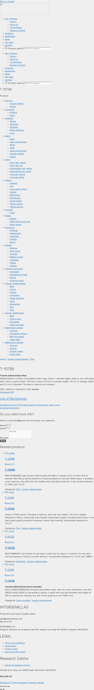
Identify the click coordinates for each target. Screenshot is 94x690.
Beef (12, 286)
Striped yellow (16, 351)
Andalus (13, 183)
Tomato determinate (14, 313)
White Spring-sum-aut (20, 221)
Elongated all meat (18, 274)
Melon (8, 136)
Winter (13, 106)
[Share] (6, 686)
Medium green (16, 257)
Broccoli (8, 100)
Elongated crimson (18, 333)
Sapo (12, 139)
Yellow (13, 156)
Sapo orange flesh (18, 142)
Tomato (13, 239)
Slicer (12, 115)
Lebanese (14, 260)
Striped (13, 348)
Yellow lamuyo (16, 207)
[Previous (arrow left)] (1, 689)
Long (12, 133)
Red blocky (15, 195)
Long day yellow (17, 174)
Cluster (13, 292)
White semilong (17, 130)
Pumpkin (9, 210)
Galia (12, 148)
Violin (12, 212)
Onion (7, 159)
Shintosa (14, 230)
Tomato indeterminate (15, 283)
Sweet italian (16, 201)
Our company (11, 18)
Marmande (15, 304)
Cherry (13, 289)
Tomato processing (14, 269)
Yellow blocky (16, 204)
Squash (8, 245)
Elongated (14, 271)
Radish (8, 215)
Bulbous (13, 248)
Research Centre (17, 30)
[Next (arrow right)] (4, 689)
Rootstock (9, 227)
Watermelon (15, 233)
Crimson (14, 330)
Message (4, 437)
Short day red (16, 165)
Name (3, 425)
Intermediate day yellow (21, 168)
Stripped (14, 127)
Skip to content (7, 1)
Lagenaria (14, 236)
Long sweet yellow (18, 189)
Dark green (15, 251)
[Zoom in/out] (1, 686)
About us (14, 24)
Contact (8, 45)
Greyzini (13, 254)
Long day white (17, 177)
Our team (9, 42)
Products (9, 33)
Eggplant (9, 118)
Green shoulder (17, 298)
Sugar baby (15, 339)
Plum (12, 310)
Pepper (8, 180)
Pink (12, 307)
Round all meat (17, 280)
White (12, 145)
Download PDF (7, 392)
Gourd (13, 242)
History (13, 21)
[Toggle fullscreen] (4, 686)
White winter (15, 224)
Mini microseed (17, 336)
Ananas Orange (17, 154)
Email (3, 428)
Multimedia (10, 36)
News (7, 39)
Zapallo (13, 266)
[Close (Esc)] (9, 686)
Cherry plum (15, 319)
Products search (16, 48)
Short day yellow (18, 162)
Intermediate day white (20, 171)
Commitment (16, 27)
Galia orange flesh (18, 151)
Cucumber (9, 109)
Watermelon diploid (14, 328)
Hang (12, 301)
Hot (11, 186)
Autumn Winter (17, 103)
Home (3, 359)
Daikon (13, 218)
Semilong (14, 124)
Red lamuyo (15, 198)
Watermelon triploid (14, 342)
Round (13, 121)
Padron (13, 192)
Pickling (13, 112)
